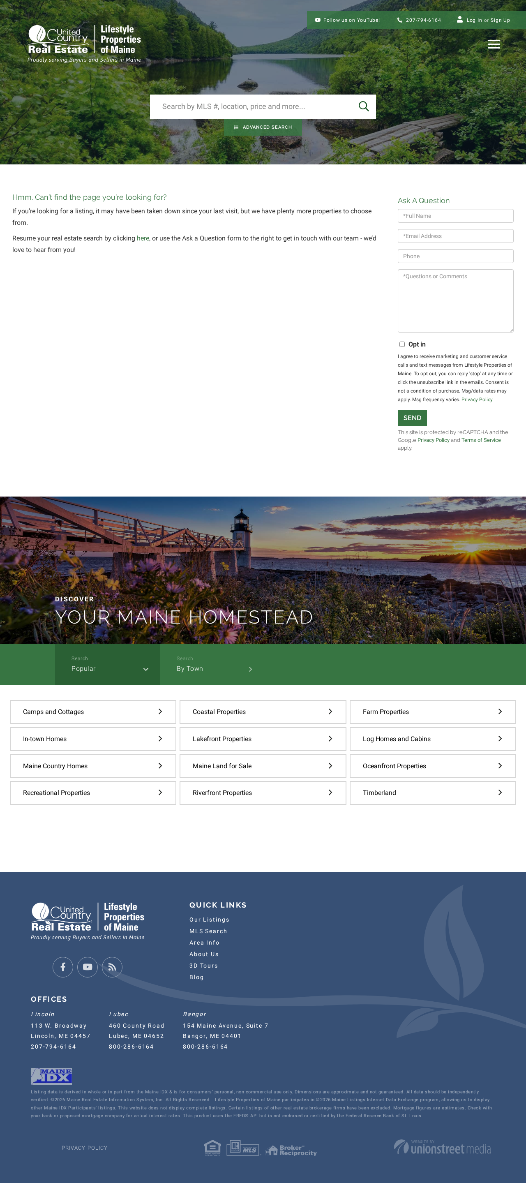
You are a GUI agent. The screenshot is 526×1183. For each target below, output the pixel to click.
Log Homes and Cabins (397, 739)
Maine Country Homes (55, 766)
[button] (363, 107)
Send (412, 418)
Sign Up (500, 20)
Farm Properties (386, 712)
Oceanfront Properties (394, 766)
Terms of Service (481, 440)
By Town (190, 668)
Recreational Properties (56, 793)
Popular (84, 668)
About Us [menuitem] (204, 954)
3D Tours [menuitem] (203, 965)
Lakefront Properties (222, 739)
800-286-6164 (131, 1046)
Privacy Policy (476, 399)
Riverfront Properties (222, 793)
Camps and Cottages (53, 712)
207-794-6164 (423, 20)
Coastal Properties (219, 712)
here (143, 238)
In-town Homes (45, 739)
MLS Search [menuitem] (208, 931)
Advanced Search (267, 127)
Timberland (379, 793)
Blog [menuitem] (196, 977)
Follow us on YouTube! (351, 20)
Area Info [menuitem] (204, 942)
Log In (474, 20)
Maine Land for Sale (222, 766)
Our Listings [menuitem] (209, 919)
